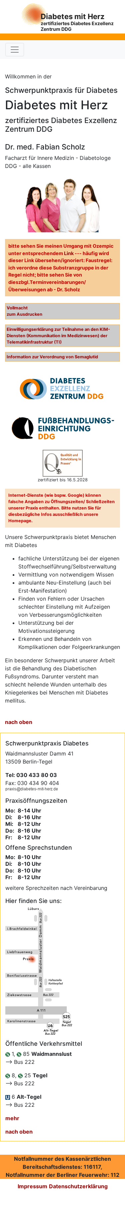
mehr (12, 1118)
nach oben (18, 722)
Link (69, 253)
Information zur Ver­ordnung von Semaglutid (52, 356)
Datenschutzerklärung (78, 1186)
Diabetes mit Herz (77, 22)
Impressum (32, 1186)
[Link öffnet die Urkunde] (62, 388)
